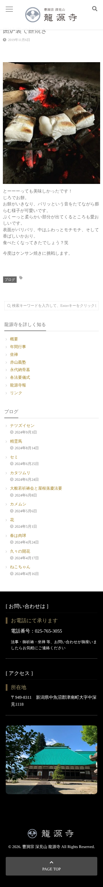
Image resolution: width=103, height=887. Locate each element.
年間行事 (18, 347)
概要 (14, 339)
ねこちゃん (20, 567)
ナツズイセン (22, 426)
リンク (16, 393)
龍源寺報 (18, 385)
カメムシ (18, 504)
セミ (14, 457)
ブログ (10, 280)
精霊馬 (16, 441)
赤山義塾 (18, 362)
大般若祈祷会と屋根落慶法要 (36, 488)
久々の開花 (20, 552)
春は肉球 (18, 536)
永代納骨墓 (20, 370)
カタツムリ (20, 473)
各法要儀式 (20, 378)
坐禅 (14, 355)
